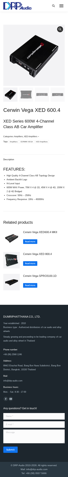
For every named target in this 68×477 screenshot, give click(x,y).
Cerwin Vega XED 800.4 (37, 254)
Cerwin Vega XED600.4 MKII (40, 232)
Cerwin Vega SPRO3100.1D (40, 276)
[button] (60, 29)
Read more (30, 241)
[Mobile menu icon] (61, 6)
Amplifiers (18, 136)
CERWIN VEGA (26, 142)
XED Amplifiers (30, 136)
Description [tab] (8, 159)
